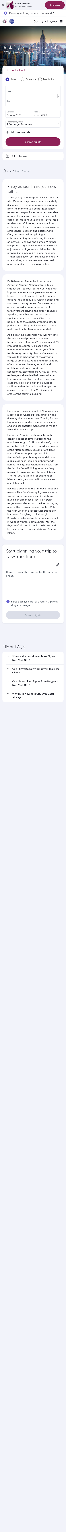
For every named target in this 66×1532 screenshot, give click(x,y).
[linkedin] (21, 1237)
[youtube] (28, 1237)
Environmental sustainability (17, 1142)
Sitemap (43, 1336)
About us (7, 1113)
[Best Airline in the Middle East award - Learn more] (10, 1308)
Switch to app (55, 5)
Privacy (36, 1331)
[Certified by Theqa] (16, 1208)
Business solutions (11, 1166)
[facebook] (7, 1237)
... (11, 171)
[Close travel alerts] (60, 13)
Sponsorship (9, 1128)
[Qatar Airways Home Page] (5, 21)
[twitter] (14, 1237)
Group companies (11, 1154)
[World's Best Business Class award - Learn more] (10, 1278)
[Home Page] (4, 171)
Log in (42, 21)
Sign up (53, 21)
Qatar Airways (9, 1105)
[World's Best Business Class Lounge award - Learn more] (10, 1293)
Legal (26, 1331)
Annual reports (10, 1137)
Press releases (9, 1123)
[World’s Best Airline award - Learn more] (10, 1262)
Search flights (33, 615)
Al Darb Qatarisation (12, 1132)
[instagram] (36, 1237)
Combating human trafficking (20, 1336)
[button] (35, 737)
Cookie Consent (13, 1341)
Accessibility (50, 1331)
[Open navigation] (61, 21)
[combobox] (31, 565)
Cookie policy (12, 1331)
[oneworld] (11, 21)
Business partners (11, 1177)
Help (4, 1188)
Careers (6, 1118)
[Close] (3, 5)
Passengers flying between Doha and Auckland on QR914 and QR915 (33, 13)
